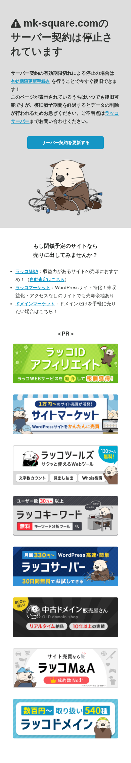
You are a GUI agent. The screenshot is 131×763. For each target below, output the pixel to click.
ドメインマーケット (35, 303)
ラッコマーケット (32, 287)
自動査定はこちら (47, 279)
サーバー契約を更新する (66, 142)
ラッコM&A (26, 271)
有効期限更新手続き (30, 81)
